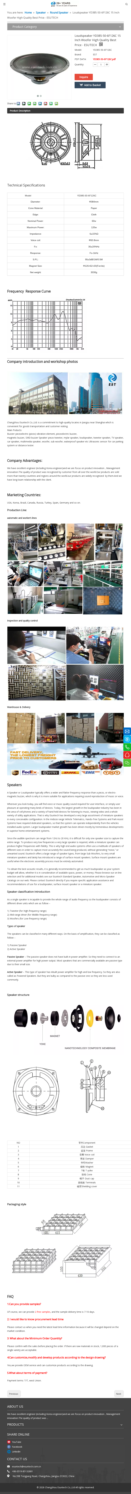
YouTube (16, 1441)
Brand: (78, 54)
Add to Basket (92, 85)
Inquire (83, 77)
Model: (78, 49)
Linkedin (16, 1451)
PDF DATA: (80, 59)
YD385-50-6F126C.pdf (104, 59)
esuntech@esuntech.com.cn (26, 1466)
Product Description (20, 110)
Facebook (17, 1446)
